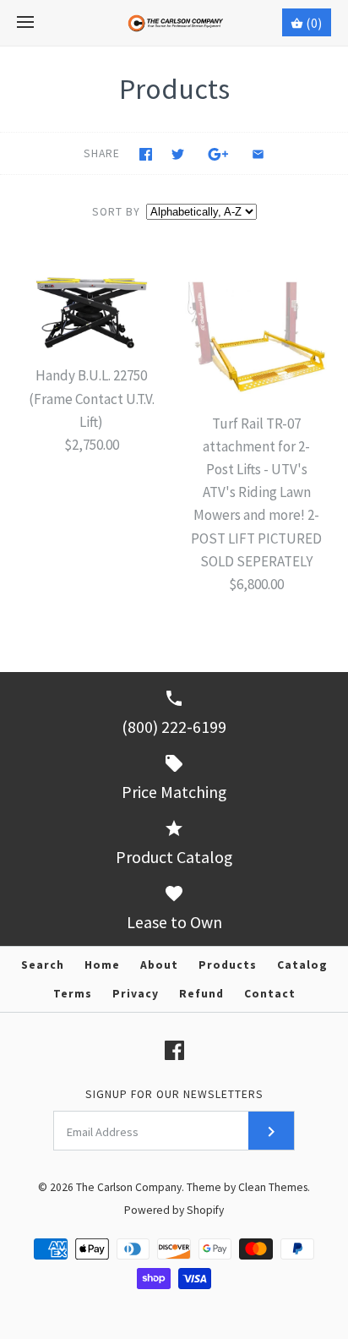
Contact (270, 993)
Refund (201, 993)
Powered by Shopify (174, 1210)
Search (42, 965)
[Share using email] (258, 154)
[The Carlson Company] (174, 22)
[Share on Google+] (218, 154)
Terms (72, 993)
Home (102, 965)
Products (227, 965)
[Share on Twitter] (177, 154)
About (159, 965)
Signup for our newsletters (174, 1094)
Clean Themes (272, 1187)
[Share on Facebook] (145, 154)
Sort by (116, 212)
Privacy (135, 993)
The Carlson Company (129, 1187)
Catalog (302, 965)
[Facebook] (174, 1050)
